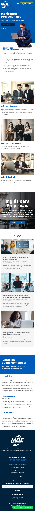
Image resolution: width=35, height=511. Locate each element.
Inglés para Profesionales (11, 143)
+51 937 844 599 (17, 460)
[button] (17, 3)
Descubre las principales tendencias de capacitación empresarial (16, 333)
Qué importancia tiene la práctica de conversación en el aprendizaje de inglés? (17, 296)
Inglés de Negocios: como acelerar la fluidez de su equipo (15, 258)
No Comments (8, 262)
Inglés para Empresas (9, 106)
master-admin (8, 261)
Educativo (24, 261)
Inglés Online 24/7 (8, 177)
